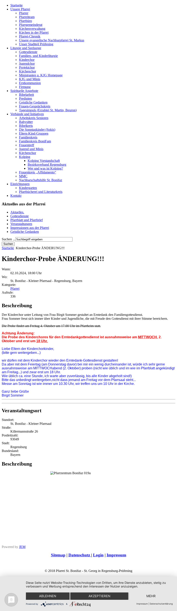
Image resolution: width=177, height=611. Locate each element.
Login (98, 555)
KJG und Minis (29, 79)
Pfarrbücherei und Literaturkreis (40, 192)
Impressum (116, 555)
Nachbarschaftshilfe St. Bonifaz (40, 180)
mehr (151, 596)
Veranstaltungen (21, 224)
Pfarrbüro (25, 21)
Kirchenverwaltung (32, 28)
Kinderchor (27, 59)
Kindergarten (28, 188)
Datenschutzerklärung (161, 603)
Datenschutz (79, 555)
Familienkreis (28, 137)
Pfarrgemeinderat (30, 25)
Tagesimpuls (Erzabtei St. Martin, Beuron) (48, 110)
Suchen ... (8, 239)
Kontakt (15, 195)
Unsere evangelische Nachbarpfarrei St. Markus (51, 40)
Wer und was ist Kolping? (45, 168)
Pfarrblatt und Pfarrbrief (26, 220)
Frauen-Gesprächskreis (34, 106)
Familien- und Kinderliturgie (38, 56)
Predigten (25, 98)
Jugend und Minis (31, 149)
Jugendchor (27, 63)
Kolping (24, 157)
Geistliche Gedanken (33, 102)
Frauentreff (26, 145)
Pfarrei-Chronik (29, 36)
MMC (23, 176)
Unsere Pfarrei (20, 9)
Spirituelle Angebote (24, 91)
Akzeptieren (99, 596)
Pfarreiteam (27, 17)
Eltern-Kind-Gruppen (33, 133)
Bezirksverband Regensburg (47, 164)
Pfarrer (23, 13)
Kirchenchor (27, 71)
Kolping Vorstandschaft (44, 160)
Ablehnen (47, 596)
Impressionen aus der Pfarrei (29, 228)
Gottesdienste (28, 52)
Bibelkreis (26, 126)
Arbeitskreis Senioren (33, 118)
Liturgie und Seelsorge (25, 48)
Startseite (16, 5)
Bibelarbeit (26, 94)
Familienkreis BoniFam (35, 141)
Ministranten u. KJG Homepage (41, 75)
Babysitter (26, 122)
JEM (22, 547)
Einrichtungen (20, 184)
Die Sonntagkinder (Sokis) (37, 129)
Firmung (25, 87)
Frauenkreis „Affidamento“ (37, 172)
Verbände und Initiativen (27, 114)
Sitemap (58, 555)
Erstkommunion (30, 83)
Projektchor (27, 67)
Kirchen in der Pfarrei (34, 32)
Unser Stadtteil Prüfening (36, 44)
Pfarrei (14, 288)
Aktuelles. (17, 212)
